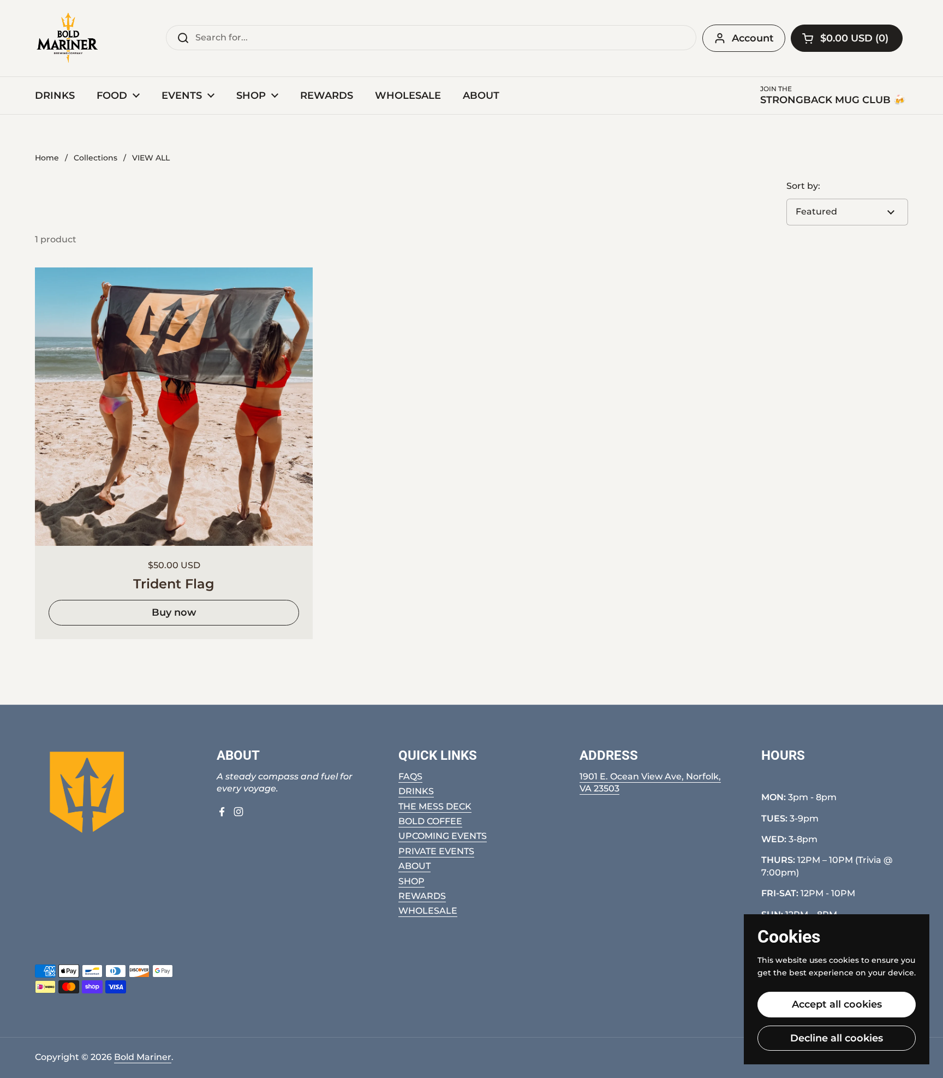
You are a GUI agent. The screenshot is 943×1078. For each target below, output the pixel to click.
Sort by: (803, 186)
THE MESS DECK (435, 806)
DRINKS (416, 791)
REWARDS (422, 896)
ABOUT (414, 866)
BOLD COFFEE (430, 821)
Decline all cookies (836, 1038)
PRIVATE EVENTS (436, 851)
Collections (95, 158)
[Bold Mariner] (67, 38)
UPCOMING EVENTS (442, 836)
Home (47, 158)
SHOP (411, 881)
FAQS (410, 776)
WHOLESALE (427, 911)
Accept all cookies (837, 1004)
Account (753, 38)
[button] (847, 38)
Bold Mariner (142, 1057)
